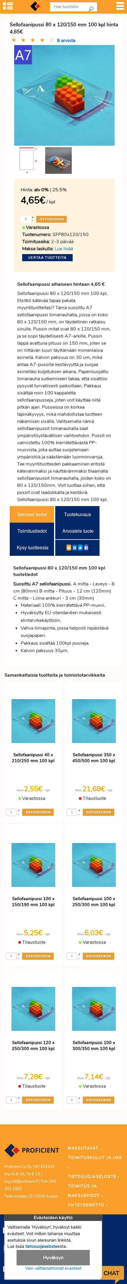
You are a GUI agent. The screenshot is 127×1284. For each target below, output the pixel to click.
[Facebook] (86, 547)
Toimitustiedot (32, 530)
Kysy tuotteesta (32, 547)
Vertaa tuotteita (47, 257)
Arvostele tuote (78, 530)
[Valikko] (120, 8)
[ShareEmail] (68, 547)
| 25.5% (50, 190)
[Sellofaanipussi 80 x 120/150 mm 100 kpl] (29, 160)
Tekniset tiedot (32, 514)
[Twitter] (80, 547)
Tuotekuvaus (77, 514)
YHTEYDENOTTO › (88, 1205)
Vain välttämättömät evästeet (53, 1268)
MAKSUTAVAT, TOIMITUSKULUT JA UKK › (95, 1158)
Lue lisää (64, 248)
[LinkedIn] (74, 547)
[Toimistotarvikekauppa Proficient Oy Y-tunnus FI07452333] (31, 1153)
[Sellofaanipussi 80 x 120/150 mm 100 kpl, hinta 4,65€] (64, 95)
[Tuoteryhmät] (8, 8)
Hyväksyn (53, 1257)
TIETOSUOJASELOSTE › (93, 1176)
